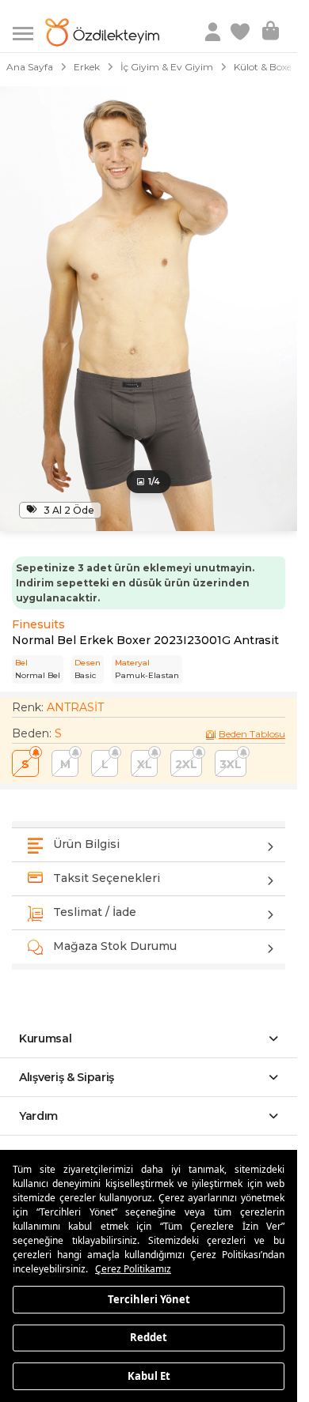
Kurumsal (45, 1038)
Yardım (38, 1116)
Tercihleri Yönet (149, 1298)
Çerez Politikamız (133, 1269)
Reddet (148, 1337)
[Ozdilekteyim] (102, 32)
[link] (242, 32)
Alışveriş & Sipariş (66, 1077)
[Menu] (29, 32)
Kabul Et (149, 1375)
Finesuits (38, 624)
